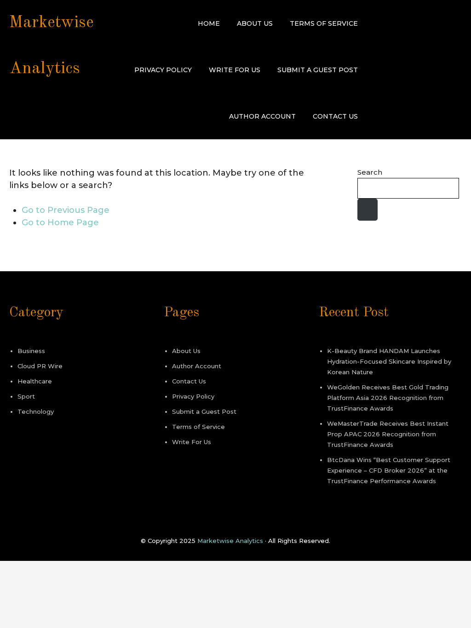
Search (369, 172)
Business (31, 350)
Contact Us (335, 116)
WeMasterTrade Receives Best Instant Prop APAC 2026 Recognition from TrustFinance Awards (387, 434)
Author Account (262, 116)
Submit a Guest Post (317, 70)
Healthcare (34, 381)
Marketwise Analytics (230, 540)
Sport (26, 396)
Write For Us (234, 70)
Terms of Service (324, 23)
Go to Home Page (60, 222)
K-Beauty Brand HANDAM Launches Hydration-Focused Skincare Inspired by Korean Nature (389, 361)
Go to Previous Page (65, 210)
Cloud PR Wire (40, 366)
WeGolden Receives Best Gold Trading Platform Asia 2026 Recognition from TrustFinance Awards (387, 397)
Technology (35, 411)
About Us (255, 23)
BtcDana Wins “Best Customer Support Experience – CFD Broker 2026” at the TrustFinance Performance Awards (388, 470)
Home (209, 23)
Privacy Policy (163, 70)
